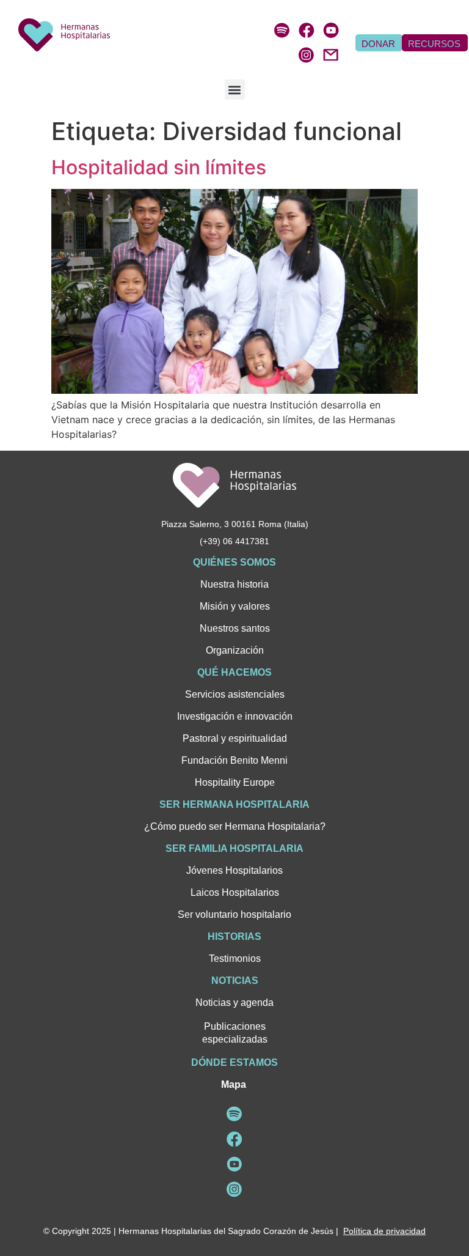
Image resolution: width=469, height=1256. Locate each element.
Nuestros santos (235, 628)
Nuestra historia (234, 584)
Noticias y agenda (234, 1002)
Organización (235, 650)
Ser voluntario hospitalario (234, 914)
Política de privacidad (384, 1231)
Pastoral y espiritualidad (235, 738)
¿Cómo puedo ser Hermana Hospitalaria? (234, 826)
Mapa (233, 1084)
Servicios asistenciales (235, 694)
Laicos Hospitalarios (235, 892)
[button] (235, 89)
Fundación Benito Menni (234, 760)
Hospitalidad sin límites (158, 167)
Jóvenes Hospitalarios (234, 870)
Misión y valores (235, 606)
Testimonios (235, 958)
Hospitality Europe (235, 782)
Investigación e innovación (235, 716)
